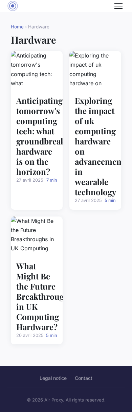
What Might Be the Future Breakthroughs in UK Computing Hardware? (44, 296)
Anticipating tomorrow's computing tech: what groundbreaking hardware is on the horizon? (47, 136)
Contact (83, 378)
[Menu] (118, 6)
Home (17, 26)
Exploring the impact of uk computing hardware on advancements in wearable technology (101, 146)
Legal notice (53, 378)
